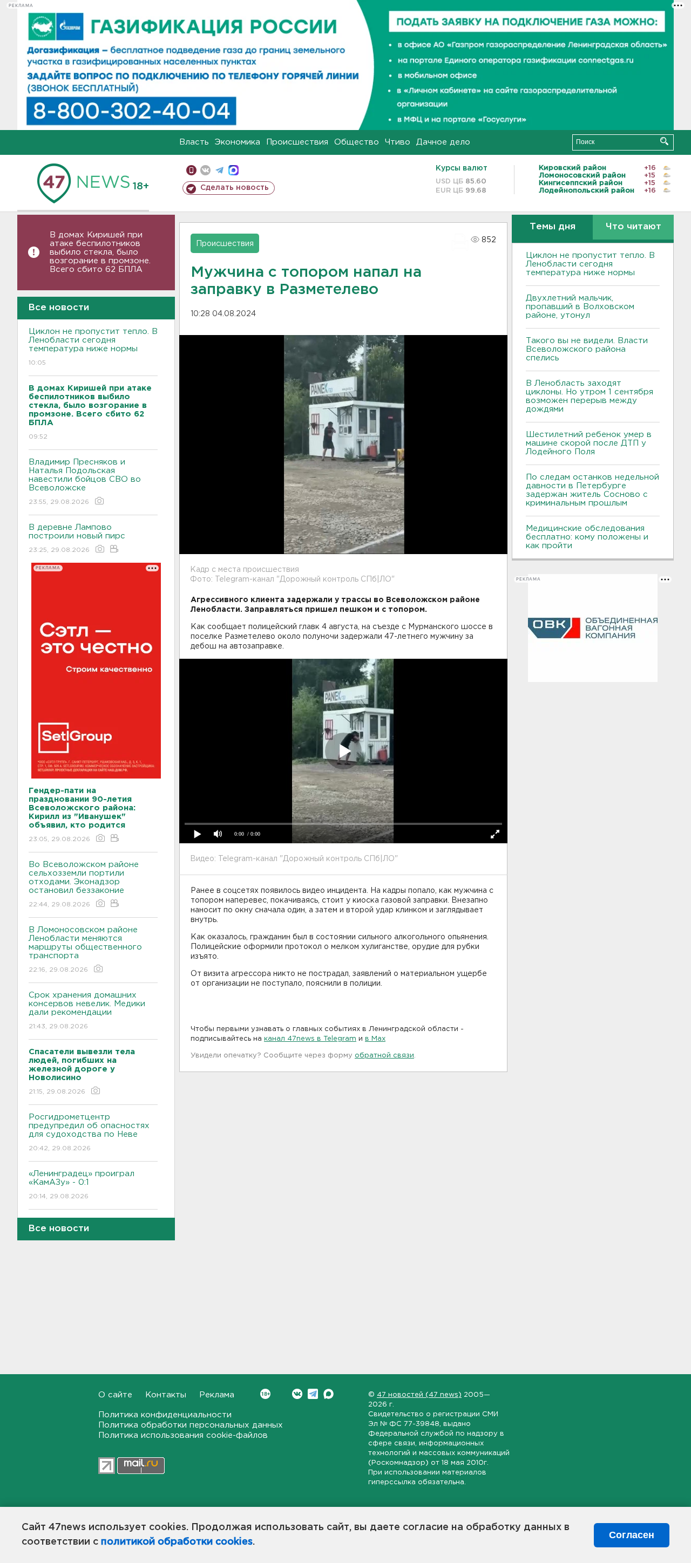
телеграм (219, 170)
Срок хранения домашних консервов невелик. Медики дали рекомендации (87, 1010)
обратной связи (384, 1056)
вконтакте (205, 170)
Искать (664, 141)
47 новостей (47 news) (419, 1395)
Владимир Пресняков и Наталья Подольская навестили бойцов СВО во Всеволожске (85, 482)
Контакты (165, 1394)
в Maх (375, 1039)
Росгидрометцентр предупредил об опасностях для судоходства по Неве (89, 1132)
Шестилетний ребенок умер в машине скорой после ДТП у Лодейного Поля (589, 443)
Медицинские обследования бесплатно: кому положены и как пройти (587, 537)
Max (328, 1394)
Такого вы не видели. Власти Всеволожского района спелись (587, 349)
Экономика (237, 142)
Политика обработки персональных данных (190, 1425)
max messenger (233, 170)
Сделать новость (234, 188)
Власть (194, 142)
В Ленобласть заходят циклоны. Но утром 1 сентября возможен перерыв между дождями (589, 396)
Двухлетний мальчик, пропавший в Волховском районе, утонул (580, 307)
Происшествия (297, 142)
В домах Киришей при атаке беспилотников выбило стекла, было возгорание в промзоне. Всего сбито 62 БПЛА (100, 252)
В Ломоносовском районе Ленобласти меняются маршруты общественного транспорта (85, 949)
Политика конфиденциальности (165, 1414)
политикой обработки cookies (177, 1542)
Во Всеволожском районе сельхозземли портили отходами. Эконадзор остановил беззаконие (84, 884)
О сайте (115, 1394)
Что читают (633, 227)
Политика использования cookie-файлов (183, 1435)
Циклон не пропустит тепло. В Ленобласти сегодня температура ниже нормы (93, 347)
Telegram (313, 1394)
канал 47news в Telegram (310, 1039)
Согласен (631, 1535)
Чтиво (397, 142)
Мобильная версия (191, 170)
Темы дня (552, 227)
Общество (356, 142)
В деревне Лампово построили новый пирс (77, 538)
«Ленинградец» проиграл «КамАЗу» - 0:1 (81, 1184)
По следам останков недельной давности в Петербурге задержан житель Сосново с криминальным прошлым (592, 490)
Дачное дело (443, 142)
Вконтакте (297, 1394)
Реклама (216, 1394)
